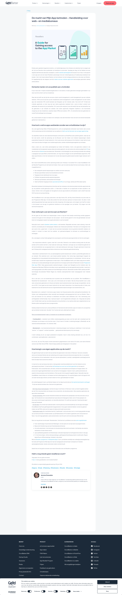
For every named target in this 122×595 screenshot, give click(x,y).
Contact (21, 575)
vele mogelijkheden (81, 420)
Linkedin (96, 561)
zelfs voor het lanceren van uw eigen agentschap (75, 131)
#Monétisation (55, 468)
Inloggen (99, 3)
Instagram (97, 550)
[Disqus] (61, 509)
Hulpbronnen (68, 3)
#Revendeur (69, 468)
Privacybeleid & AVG (25, 571)
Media (21, 564)
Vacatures (22, 561)
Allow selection (107, 586)
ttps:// (34, 459)
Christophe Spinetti (40, 25)
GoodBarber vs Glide (70, 557)
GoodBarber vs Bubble (71, 550)
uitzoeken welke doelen (50, 224)
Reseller (57, 3)
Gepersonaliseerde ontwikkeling (49, 575)
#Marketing (46, 468)
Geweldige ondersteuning (27, 550)
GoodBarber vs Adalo (70, 546)
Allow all (107, 582)
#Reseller (62, 468)
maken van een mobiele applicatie (63, 79)
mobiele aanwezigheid (65, 72)
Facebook (97, 546)
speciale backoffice (57, 182)
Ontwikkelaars (44, 571)
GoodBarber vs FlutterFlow (72, 553)
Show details (76, 591)
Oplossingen (45, 3)
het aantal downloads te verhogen (81, 382)
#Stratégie (77, 468)
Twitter (96, 553)
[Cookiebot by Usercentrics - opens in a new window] (12, 592)
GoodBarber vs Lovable (71, 561)
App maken (43, 550)
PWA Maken (43, 553)
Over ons (21, 546)
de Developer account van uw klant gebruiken (65, 366)
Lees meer (43, 484)
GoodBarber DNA (24, 553)
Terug (28, 10)
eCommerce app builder (47, 546)
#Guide (40, 468)
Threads (96, 564)
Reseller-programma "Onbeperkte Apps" (47, 439)
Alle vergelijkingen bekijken (72, 564)
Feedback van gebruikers (47, 568)
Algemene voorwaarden (26, 568)
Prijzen (79, 3)
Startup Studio (23, 557)
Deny (107, 591)
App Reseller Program (46, 561)
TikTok (95, 568)
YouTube (96, 557)
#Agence (34, 468)
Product (34, 3)
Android (42, 151)
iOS (87, 149)
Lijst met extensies (45, 557)
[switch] (43, 591)
